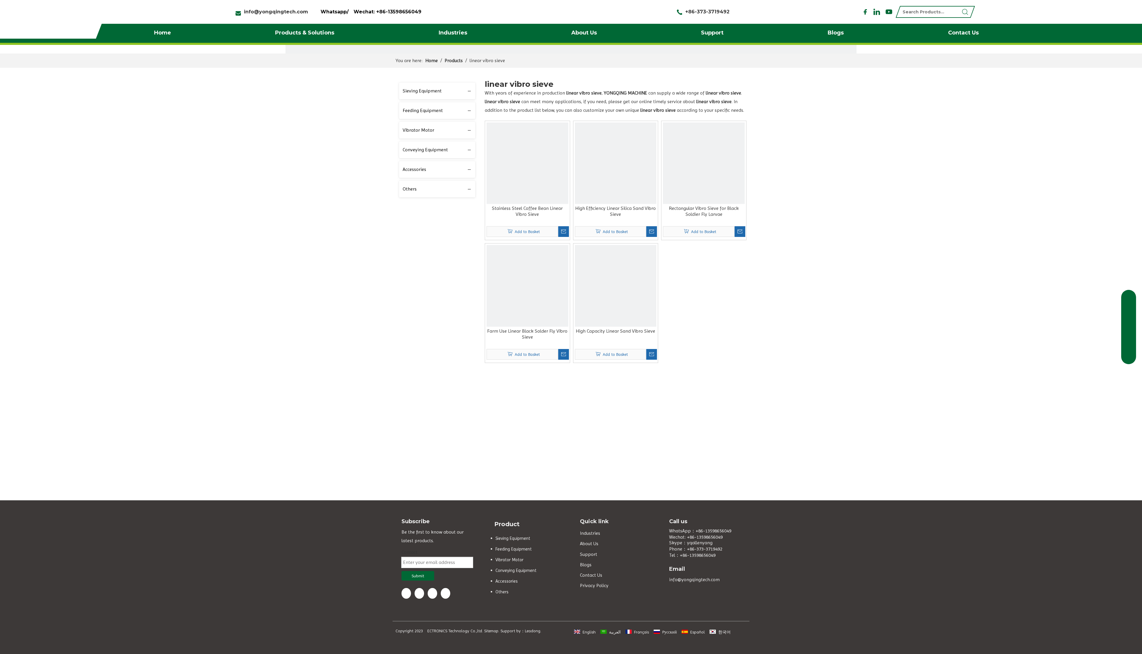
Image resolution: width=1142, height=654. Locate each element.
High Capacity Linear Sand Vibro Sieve (615, 331)
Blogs (836, 32)
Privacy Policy (594, 585)
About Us (584, 32)
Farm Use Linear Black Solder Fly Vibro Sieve (527, 334)
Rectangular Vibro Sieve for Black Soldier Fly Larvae (704, 211)
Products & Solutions (304, 32)
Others (410, 189)
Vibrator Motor (418, 130)
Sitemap (491, 630)
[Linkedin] (876, 12)
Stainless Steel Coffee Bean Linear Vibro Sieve (527, 211)
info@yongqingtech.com (276, 12)
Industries (453, 32)
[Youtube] (888, 12)
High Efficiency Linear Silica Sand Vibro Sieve (615, 211)
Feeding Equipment (423, 110)
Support (712, 32)
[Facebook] (865, 12)
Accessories (414, 169)
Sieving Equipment (422, 91)
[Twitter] (432, 593)
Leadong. (533, 630)
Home (162, 32)
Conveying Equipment (425, 150)
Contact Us (963, 32)
